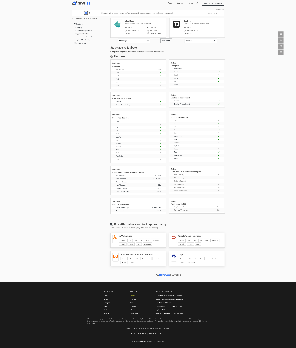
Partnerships (108, 310)
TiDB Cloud (134, 310)
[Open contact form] (281, 52)
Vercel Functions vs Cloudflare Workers (170, 299)
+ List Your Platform (213, 3)
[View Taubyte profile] (178, 24)
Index (171, 3)
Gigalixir (133, 299)
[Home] (81, 3)
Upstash (133, 306)
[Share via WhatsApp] (281, 46)
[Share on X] (281, 34)
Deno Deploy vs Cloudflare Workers (169, 306)
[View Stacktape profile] (119, 24)
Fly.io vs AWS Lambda (163, 310)
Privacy (152, 334)
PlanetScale (134, 313)
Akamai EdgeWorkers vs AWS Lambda (169, 313)
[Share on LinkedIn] (281, 40)
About (132, 334)
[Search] (197, 3)
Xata (131, 303)
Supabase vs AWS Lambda (165, 303)
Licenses (163, 334)
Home (106, 296)
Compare (181, 3)
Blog (190, 3)
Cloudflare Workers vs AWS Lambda (169, 296)
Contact (142, 334)
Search (106, 313)
